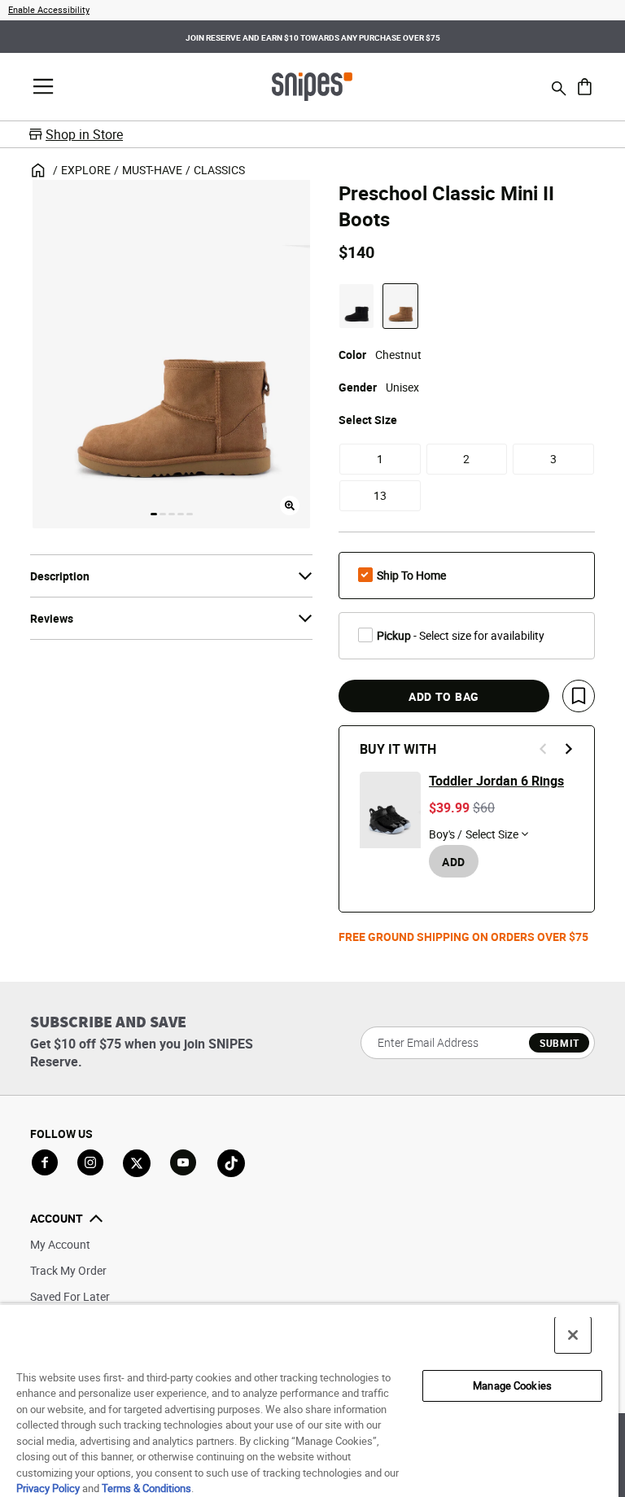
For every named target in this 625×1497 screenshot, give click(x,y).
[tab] (154, 514)
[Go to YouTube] (184, 1163)
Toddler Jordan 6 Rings (496, 781)
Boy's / (445, 834)
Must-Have (152, 169)
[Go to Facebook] (45, 1162)
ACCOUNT (56, 1218)
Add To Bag (444, 696)
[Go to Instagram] (90, 1162)
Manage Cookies (512, 1385)
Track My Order (68, 1270)
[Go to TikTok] (231, 1163)
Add (453, 861)
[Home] (312, 85)
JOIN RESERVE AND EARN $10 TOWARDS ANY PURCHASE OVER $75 (313, 37)
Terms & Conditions (146, 1488)
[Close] (573, 1335)
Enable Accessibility (49, 9)
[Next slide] (568, 749)
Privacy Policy (48, 1488)
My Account (60, 1244)
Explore (86, 169)
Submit (559, 1042)
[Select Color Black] (356, 306)
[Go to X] (137, 1163)
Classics (219, 169)
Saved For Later (70, 1296)
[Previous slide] (543, 749)
